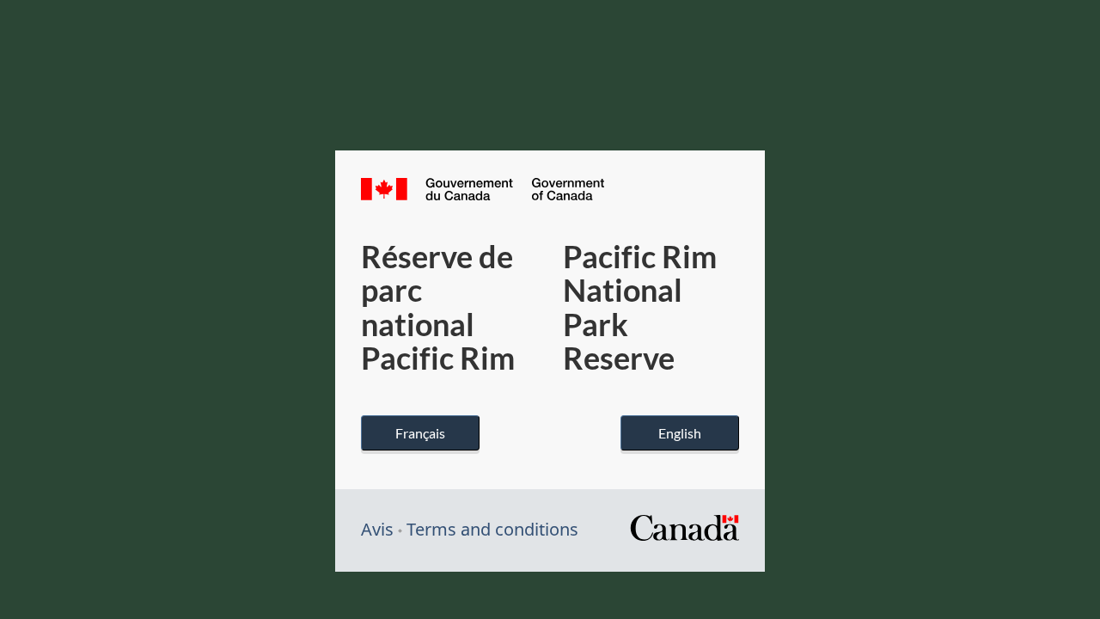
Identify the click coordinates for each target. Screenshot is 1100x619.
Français (420, 433)
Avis (377, 529)
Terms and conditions (492, 529)
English (679, 433)
